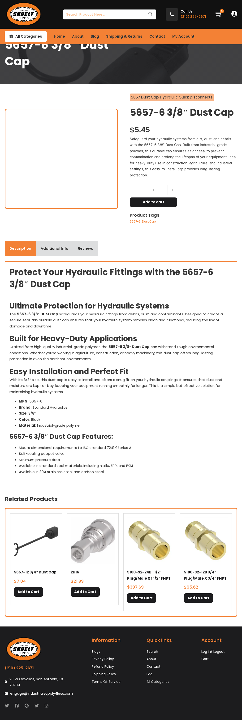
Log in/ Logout (213, 651)
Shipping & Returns (124, 36)
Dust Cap (149, 221)
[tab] (20, 248)
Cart (205, 659)
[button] (28, 592)
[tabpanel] (121, 372)
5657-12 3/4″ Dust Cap (35, 572)
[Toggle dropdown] (11, 36)
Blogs (96, 651)
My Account (183, 36)
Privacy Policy (103, 659)
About (78, 36)
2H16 (75, 572)
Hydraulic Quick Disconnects (186, 97)
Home (59, 36)
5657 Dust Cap (145, 97)
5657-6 (135, 221)
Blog (95, 36)
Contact (157, 36)
